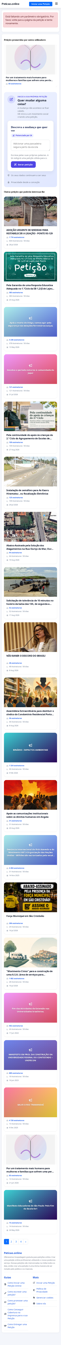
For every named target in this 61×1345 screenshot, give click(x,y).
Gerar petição (25, 164)
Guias (7, 1277)
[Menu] (56, 4)
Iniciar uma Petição (40, 4)
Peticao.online (10, 3)
